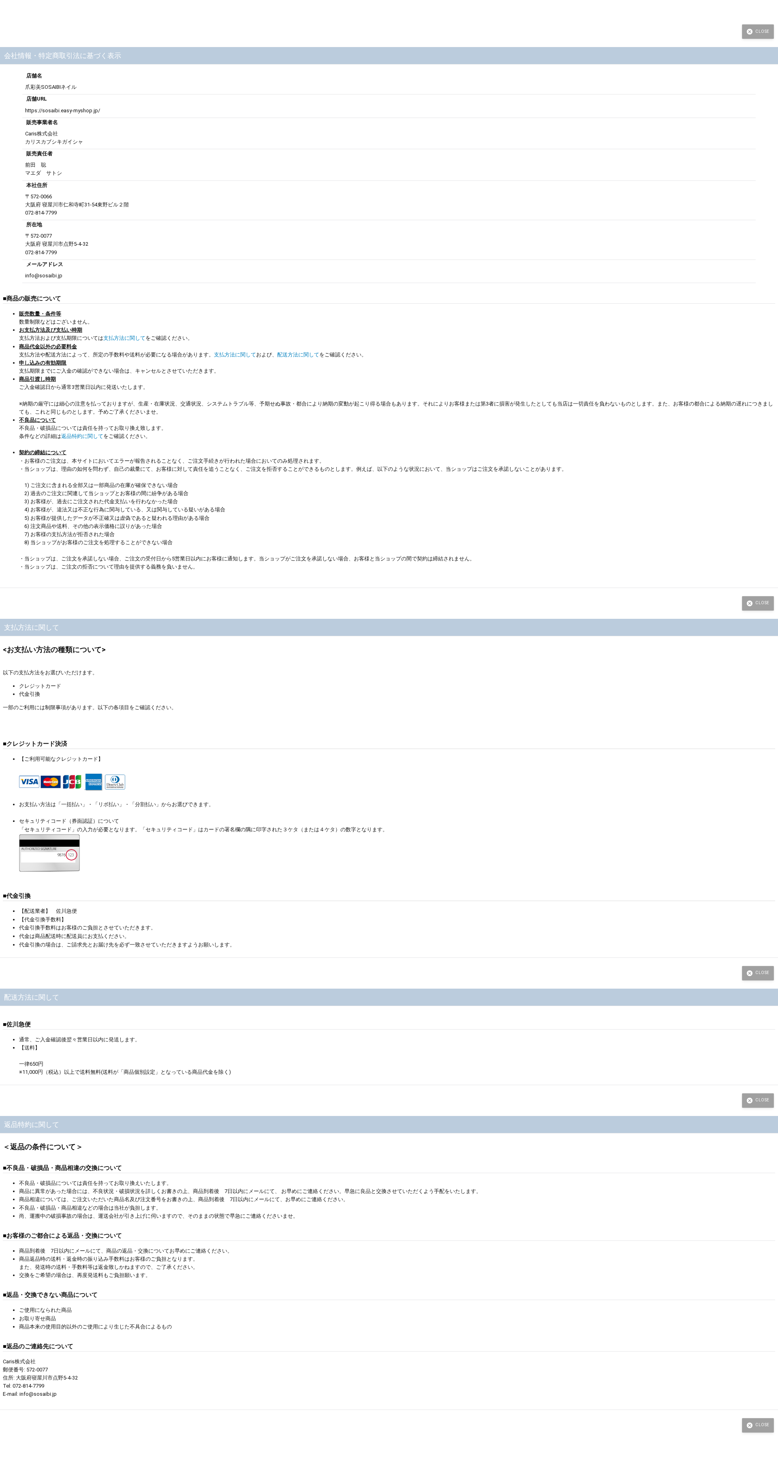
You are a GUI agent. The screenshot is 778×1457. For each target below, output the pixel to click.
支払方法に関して (124, 338)
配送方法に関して (298, 355)
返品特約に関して (82, 436)
